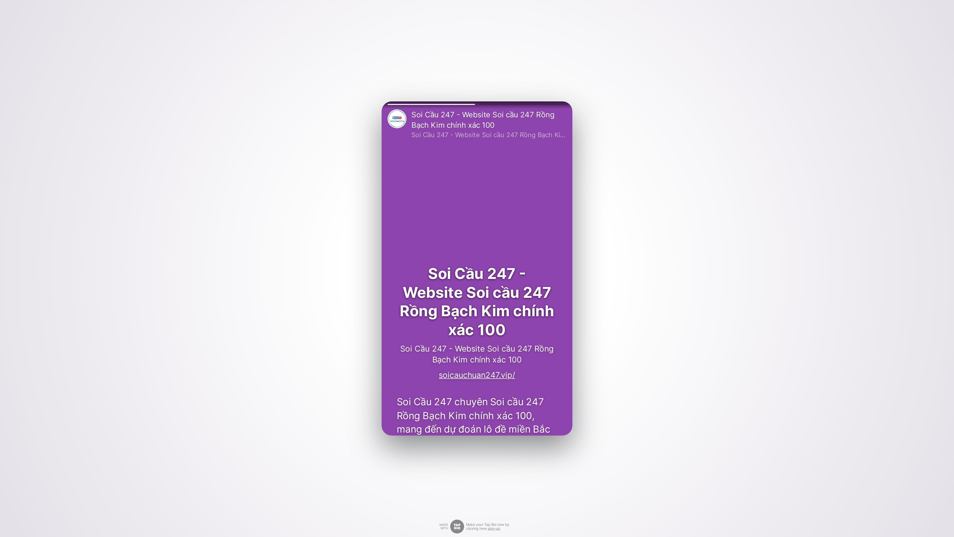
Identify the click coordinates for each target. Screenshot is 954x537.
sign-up (494, 528)
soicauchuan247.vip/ (477, 375)
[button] (431, 104)
